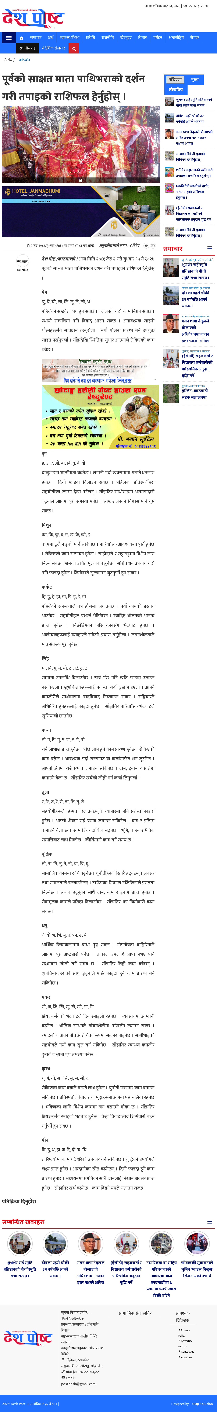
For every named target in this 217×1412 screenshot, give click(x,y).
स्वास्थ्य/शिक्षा (69, 37)
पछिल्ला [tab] (175, 79)
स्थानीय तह (27, 48)
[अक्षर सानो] (146, 245)
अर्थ (50, 37)
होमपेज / (9, 60)
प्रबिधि (90, 37)
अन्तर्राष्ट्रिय (176, 37)
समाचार (36, 37)
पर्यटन (157, 37)
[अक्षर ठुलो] (153, 245)
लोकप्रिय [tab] (176, 89)
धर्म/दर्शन (24, 60)
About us (186, 1357)
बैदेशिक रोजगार (53, 48)
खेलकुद (126, 37)
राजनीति (108, 37)
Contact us (187, 1351)
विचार (142, 37)
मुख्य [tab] (195, 79)
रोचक (194, 37)
